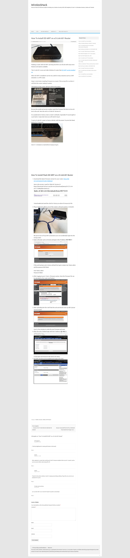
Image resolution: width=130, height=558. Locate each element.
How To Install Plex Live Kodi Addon (86, 74)
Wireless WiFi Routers (47, 419)
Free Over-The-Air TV (63, 31)
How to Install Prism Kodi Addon (85, 41)
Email (32, 528)
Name (32, 522)
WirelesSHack (39, 4)
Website (33, 534)
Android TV (53, 31)
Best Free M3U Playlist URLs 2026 (85, 55)
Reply (32, 450)
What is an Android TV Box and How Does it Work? (89, 63)
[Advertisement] (62, 18)
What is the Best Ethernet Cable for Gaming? (87, 43)
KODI (37, 31)
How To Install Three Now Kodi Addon (86, 68)
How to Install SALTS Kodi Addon (85, 76)
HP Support (37, 440)
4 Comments (73, 41)
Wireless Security (38, 419)
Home (32, 31)
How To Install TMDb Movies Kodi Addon (87, 51)
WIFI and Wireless (44, 31)
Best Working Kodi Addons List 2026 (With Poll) (88, 49)
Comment (33, 507)
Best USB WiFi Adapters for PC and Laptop (87, 53)
